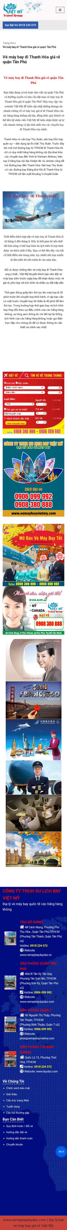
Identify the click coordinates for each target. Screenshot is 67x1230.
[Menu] (60, 10)
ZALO (61, 1151)
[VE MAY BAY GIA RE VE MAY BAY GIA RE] (13, 10)
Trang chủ (8, 43)
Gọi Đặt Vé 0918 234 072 (20, 25)
